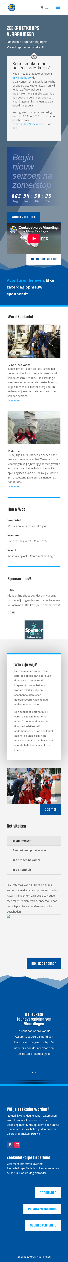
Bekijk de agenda (43, 964)
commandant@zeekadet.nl (28, 124)
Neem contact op (43, 259)
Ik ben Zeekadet (19, 365)
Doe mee (50, 809)
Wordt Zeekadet (24, 217)
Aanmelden (48, 1193)
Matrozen (15, 451)
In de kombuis (22, 869)
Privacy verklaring (42, 1209)
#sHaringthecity (22, 77)
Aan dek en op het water (29, 850)
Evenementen (21, 840)
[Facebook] (10, 1145)
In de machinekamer (26, 860)
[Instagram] (17, 1145)
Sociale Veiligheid (43, 1225)
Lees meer (14, 400)
